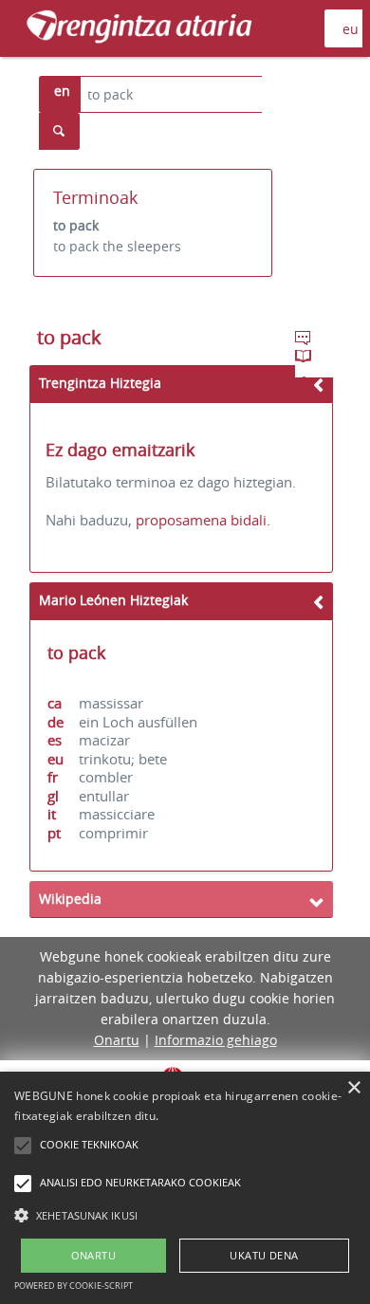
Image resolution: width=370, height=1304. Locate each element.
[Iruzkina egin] (304, 340)
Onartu (116, 1040)
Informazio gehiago (216, 1040)
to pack (76, 225)
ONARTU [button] (93, 1255)
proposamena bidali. (203, 519)
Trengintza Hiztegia (100, 383)
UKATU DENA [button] (264, 1255)
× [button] (353, 1088)
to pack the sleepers (117, 246)
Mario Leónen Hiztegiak (113, 600)
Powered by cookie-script (73, 1285)
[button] (185, 1214)
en (62, 91)
